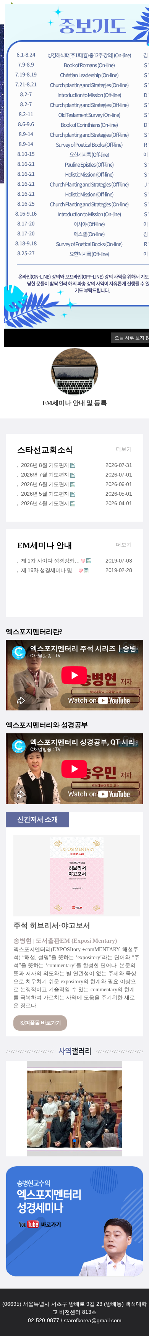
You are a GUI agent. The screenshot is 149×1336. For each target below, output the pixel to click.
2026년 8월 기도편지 (45, 465)
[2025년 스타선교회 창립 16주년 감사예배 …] (74, 1108)
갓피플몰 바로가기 (40, 1023)
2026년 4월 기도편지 (45, 503)
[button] (62, 1140)
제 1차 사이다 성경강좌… (50, 561)
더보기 (124, 449)
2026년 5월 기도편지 (45, 494)
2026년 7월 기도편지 (45, 475)
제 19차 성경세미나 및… (49, 570)
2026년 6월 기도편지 (45, 484)
